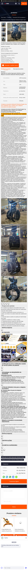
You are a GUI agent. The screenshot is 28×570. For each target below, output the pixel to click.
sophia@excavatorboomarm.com (9, 0)
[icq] (16, 477)
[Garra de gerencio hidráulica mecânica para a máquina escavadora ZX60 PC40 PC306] (12, 522)
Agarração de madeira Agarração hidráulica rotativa (13, 457)
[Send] (26, 567)
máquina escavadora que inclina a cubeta (12, 430)
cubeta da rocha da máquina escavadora (12, 429)
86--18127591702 (23, 0)
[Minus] (26, 538)
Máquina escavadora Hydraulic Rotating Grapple (12, 459)
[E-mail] (13, 477)
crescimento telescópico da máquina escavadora (14, 427)
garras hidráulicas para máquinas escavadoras (13, 431)
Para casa (3, 17)
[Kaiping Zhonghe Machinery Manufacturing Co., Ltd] (6, 3)
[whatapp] (10, 477)
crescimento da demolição (8, 428)
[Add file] (2, 567)
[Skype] (7, 477)
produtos (9, 17)
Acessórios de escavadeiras (19, 17)
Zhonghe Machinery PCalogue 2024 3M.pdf (10, 112)
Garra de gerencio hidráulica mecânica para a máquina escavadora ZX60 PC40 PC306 (11, 530)
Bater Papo (24, 3)
